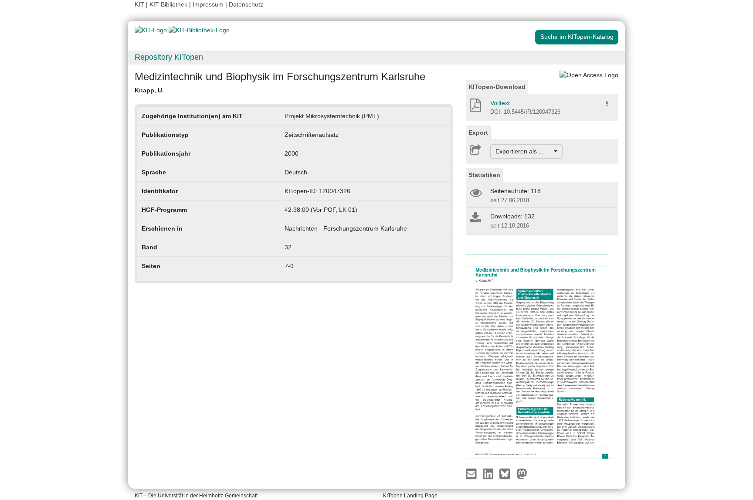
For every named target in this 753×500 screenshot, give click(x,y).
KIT (139, 4)
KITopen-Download (497, 86)
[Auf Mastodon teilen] (521, 472)
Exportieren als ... (524, 151)
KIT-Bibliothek (169, 4)
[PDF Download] (474, 107)
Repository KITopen (169, 57)
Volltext (500, 102)
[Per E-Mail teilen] (472, 472)
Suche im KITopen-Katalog (577, 36)
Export (478, 132)
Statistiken (484, 174)
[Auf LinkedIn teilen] (489, 472)
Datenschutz (246, 4)
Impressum (208, 4)
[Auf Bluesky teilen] (507, 472)
